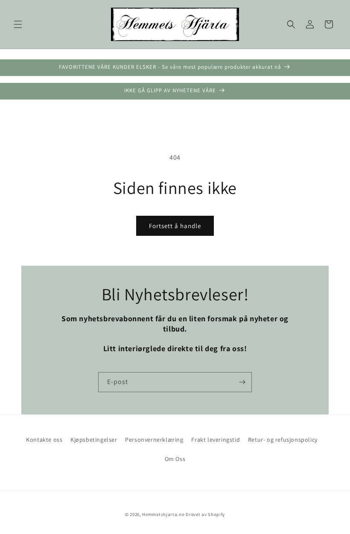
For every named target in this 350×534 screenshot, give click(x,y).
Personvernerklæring (154, 439)
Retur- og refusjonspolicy (283, 439)
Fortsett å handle (175, 226)
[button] (18, 24)
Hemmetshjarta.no (163, 514)
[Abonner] (242, 382)
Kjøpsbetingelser (93, 439)
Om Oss (175, 459)
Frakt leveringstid (215, 439)
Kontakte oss (44, 439)
